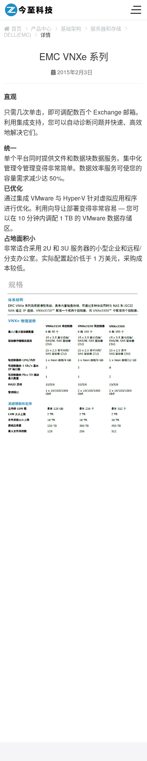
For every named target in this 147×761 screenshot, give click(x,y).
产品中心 (41, 28)
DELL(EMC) (17, 35)
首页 (16, 28)
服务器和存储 (106, 28)
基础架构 (71, 28)
